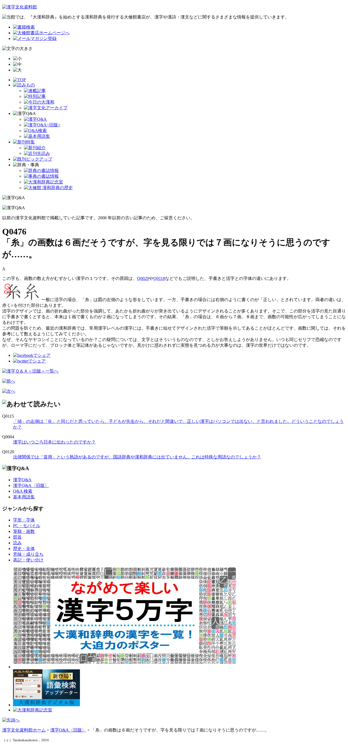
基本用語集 (24, 497)
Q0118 (159, 278)
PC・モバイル (26, 525)
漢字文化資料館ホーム (24, 730)
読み (17, 542)
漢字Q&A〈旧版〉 (31, 485)
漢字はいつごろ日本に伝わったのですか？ (54, 442)
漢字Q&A (22, 479)
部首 (17, 537)
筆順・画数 (24, 531)
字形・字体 (24, 520)
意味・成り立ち (28, 554)
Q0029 (143, 278)
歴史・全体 (24, 548)
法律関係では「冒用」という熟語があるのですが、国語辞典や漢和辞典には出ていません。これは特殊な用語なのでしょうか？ (137, 457)
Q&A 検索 (22, 491)
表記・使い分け (28, 560)
